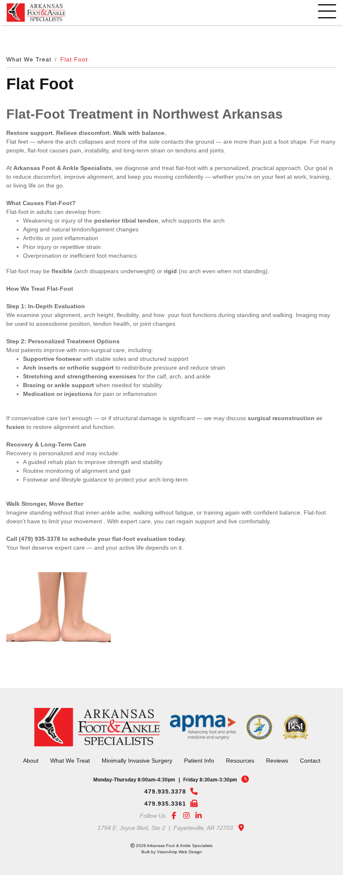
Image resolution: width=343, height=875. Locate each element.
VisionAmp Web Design (179, 852)
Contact (310, 760)
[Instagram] (186, 816)
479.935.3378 (165, 791)
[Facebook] (173, 816)
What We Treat (28, 59)
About (30, 760)
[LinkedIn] (198, 816)
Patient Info (199, 760)
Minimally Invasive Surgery (137, 760)
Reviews (277, 760)
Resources (240, 760)
